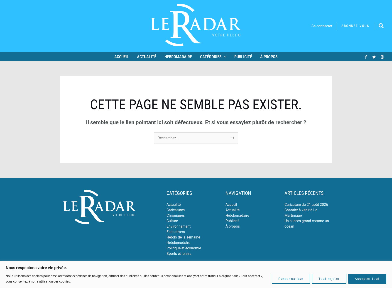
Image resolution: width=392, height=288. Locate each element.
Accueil (121, 56)
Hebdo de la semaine (183, 237)
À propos (269, 56)
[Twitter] (374, 57)
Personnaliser (291, 279)
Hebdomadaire (178, 56)
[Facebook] (366, 57)
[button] (355, 26)
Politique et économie (184, 248)
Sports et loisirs (179, 253)
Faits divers (176, 232)
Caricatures (176, 210)
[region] (196, 274)
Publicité (243, 56)
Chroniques (176, 215)
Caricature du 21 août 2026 (306, 204)
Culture (172, 221)
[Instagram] (382, 57)
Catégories (211, 56)
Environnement (179, 226)
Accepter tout (367, 279)
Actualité (146, 56)
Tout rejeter (329, 279)
